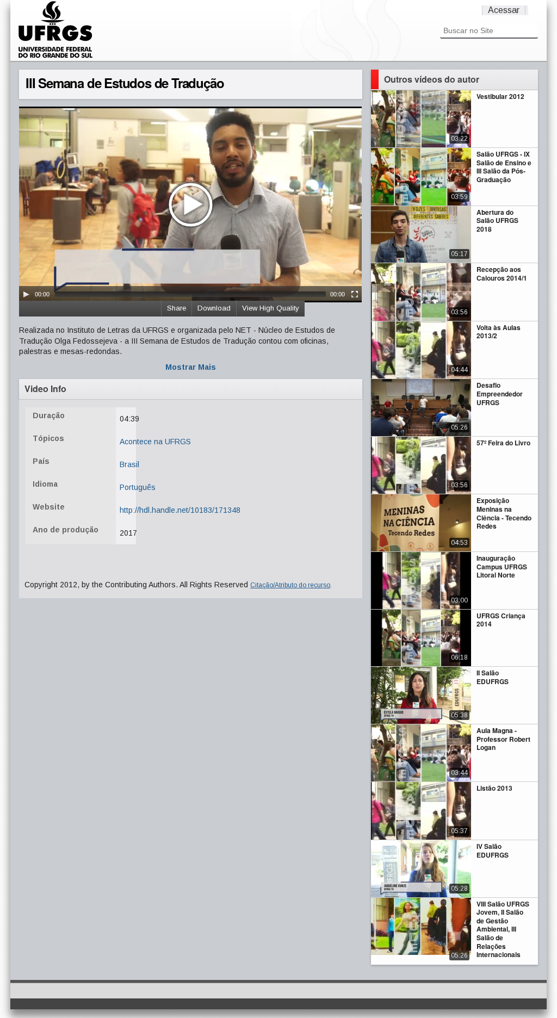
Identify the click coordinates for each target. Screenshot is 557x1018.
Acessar (503, 10)
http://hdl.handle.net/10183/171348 (180, 510)
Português (138, 487)
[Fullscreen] (354, 294)
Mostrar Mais (190, 367)
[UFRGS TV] (55, 56)
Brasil (129, 464)
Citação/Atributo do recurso (290, 585)
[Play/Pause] (26, 294)
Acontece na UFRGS (155, 441)
